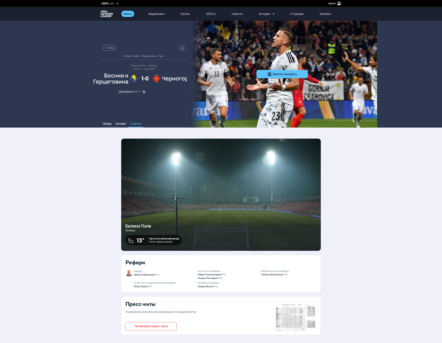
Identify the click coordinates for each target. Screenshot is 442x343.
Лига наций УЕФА (107, 14)
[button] (267, 14)
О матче (135, 123)
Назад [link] (111, 47)
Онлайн (121, 123)
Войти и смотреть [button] (285, 74)
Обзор (107, 123)
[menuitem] (131, 14)
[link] (127, 14)
